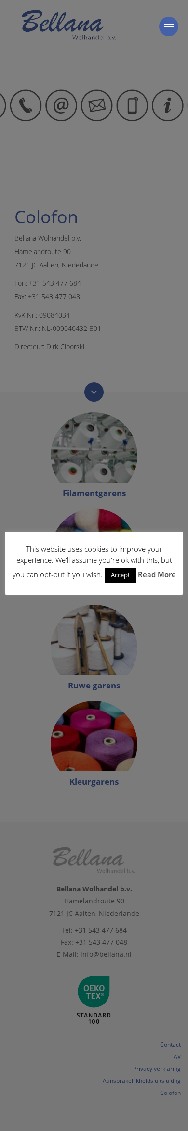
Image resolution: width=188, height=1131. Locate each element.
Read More (157, 574)
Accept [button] (120, 575)
